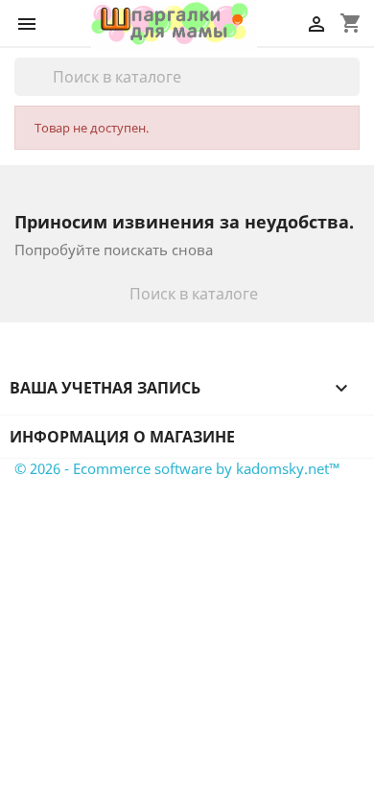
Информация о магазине (122, 436)
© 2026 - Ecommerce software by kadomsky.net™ (177, 468)
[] (352, 90)
